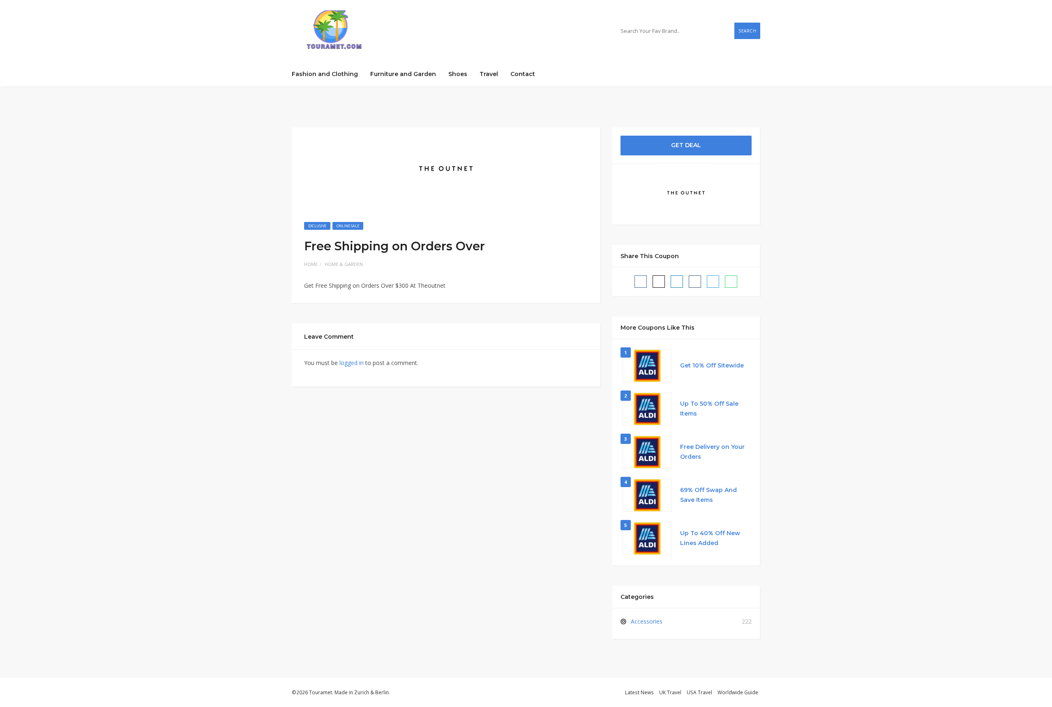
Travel (489, 74)
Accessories (646, 621)
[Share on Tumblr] (695, 281)
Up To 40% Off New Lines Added (710, 538)
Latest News (639, 692)
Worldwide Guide (737, 692)
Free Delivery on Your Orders (712, 451)
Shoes (457, 74)
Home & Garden (344, 264)
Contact (522, 74)
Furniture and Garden (403, 74)
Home (311, 264)
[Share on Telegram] (713, 281)
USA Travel (699, 692)
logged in (351, 363)
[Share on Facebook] (640, 281)
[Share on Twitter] (659, 281)
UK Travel (670, 692)
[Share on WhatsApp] (731, 281)
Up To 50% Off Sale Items (709, 408)
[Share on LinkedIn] (677, 281)
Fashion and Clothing (325, 74)
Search (747, 31)
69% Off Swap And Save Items (708, 495)
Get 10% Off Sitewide (712, 365)
